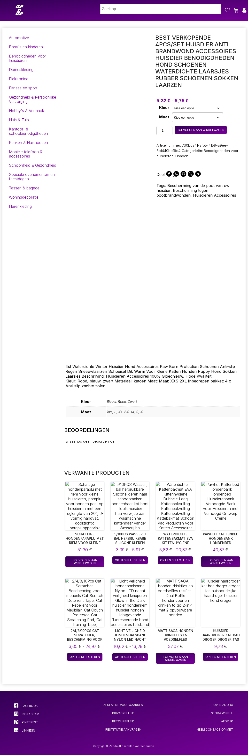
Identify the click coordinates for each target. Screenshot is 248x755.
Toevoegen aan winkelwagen (201, 130)
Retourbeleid (123, 721)
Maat (164, 117)
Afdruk (227, 721)
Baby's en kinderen (26, 47)
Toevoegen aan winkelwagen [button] (84, 561)
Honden (181, 156)
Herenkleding (20, 206)
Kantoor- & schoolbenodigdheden (28, 131)
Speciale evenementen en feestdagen (32, 176)
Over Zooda (223, 705)
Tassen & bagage (24, 188)
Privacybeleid (123, 713)
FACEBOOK (29, 706)
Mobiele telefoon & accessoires (25, 154)
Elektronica (18, 79)
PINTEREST (29, 722)
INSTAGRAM (30, 714)
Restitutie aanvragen (123, 729)
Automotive (19, 38)
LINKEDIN (28, 730)
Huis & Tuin (19, 120)
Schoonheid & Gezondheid (32, 165)
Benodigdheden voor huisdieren (27, 58)
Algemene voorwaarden (123, 705)
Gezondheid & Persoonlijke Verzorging (32, 99)
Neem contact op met (215, 729)
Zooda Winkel (221, 713)
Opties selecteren (130, 560)
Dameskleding (21, 69)
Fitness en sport (23, 88)
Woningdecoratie (24, 197)
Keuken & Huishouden (28, 142)
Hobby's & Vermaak (26, 110)
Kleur (164, 107)
